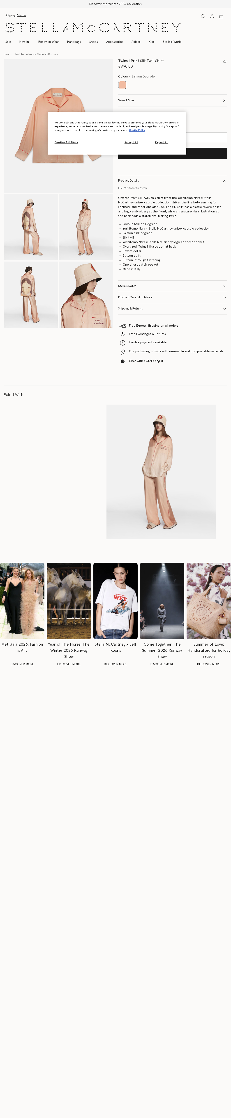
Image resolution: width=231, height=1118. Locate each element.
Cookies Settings (66, 142)
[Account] (212, 16)
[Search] (203, 16)
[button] (31, 227)
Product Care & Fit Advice (135, 297)
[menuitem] (24, 42)
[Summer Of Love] (209, 601)
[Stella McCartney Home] (92, 27)
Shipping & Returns (130, 308)
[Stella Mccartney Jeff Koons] (115, 601)
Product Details (128, 180)
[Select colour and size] (224, 61)
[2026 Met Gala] (22, 601)
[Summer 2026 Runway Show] (162, 601)
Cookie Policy (137, 130)
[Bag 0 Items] (221, 16)
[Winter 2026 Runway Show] (69, 601)
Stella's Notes (127, 286)
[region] (117, 133)
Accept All (131, 142)
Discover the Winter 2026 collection (115, 4)
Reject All (161, 142)
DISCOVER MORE (22, 664)
